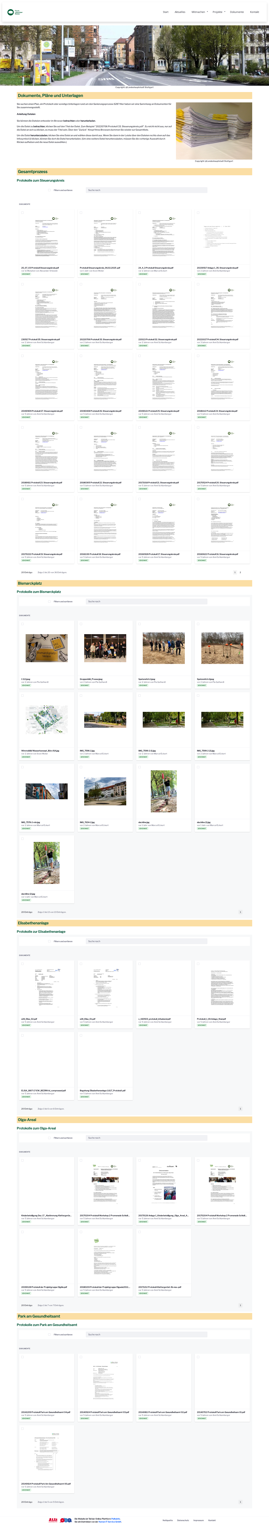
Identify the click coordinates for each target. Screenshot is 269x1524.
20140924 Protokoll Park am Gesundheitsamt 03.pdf (104, 1412)
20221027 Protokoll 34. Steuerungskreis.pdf (217, 339)
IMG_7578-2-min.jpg (30, 822)
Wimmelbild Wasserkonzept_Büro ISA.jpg (40, 750)
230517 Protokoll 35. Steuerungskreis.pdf (40, 339)
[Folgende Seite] (246, 572)
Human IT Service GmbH (110, 1521)
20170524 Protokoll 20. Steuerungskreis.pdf (217, 482)
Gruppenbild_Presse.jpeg (91, 679)
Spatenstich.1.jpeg (146, 679)
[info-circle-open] (212, 190)
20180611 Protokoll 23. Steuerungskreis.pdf (41, 482)
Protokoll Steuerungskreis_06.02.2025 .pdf (100, 268)
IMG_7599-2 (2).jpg (206, 750)
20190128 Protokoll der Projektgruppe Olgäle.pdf (44, 1287)
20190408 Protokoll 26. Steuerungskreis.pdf (100, 411)
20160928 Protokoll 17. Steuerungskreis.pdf (158, 554)
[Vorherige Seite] (229, 572)
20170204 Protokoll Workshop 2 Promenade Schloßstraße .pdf (222, 1215)
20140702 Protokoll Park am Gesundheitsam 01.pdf (221, 1412)
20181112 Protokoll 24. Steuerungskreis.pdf (217, 411)
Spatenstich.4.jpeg (205, 679)
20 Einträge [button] (28, 572)
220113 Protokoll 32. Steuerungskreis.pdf (157, 339)
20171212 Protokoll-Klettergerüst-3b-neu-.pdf (159, 1287)
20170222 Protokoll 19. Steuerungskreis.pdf (41, 554)
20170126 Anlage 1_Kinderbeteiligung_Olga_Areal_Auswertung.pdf (163, 1215)
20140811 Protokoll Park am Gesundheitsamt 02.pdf (162, 1412)
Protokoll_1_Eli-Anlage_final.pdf (211, 1019)
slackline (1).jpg (204, 822)
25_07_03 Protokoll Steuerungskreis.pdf (40, 268)
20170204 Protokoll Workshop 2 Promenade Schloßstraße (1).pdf (105, 1215)
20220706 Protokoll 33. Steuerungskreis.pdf (100, 339)
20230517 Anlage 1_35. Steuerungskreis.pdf (217, 268)
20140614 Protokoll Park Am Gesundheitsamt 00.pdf (46, 1484)
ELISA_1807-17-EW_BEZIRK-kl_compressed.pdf (43, 1090)
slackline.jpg (143, 822)
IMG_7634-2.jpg (87, 822)
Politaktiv (115, 1519)
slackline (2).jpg (28, 894)
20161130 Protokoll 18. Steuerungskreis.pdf (100, 554)
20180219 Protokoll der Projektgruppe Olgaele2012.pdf (105, 1287)
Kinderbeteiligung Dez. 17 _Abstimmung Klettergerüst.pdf (46, 1215)
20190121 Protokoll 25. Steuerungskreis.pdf (158, 411)
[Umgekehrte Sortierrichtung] (81, 190)
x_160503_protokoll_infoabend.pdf (154, 1019)
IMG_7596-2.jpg (87, 750)
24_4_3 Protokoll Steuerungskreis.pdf (155, 268)
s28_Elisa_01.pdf (87, 1019)
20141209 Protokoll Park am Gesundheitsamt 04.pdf (45, 1412)
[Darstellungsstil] (218, 190)
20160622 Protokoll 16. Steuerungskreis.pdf (217, 554)
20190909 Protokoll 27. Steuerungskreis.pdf (42, 411)
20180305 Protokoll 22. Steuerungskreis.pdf (100, 482)
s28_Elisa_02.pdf (29, 1019)
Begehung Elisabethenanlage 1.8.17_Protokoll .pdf (102, 1090)
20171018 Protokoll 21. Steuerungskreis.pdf (158, 482)
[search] (204, 190)
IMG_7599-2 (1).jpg (147, 750)
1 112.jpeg (25, 679)
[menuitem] (167, 1520)
